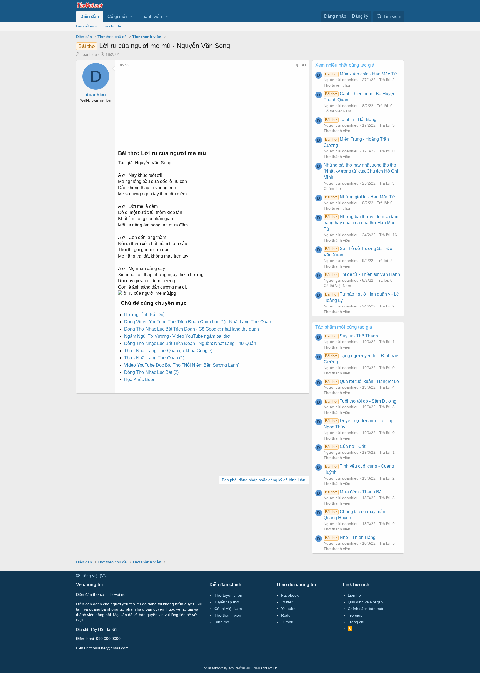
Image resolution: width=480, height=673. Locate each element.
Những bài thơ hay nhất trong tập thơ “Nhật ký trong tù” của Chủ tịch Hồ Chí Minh (361, 171)
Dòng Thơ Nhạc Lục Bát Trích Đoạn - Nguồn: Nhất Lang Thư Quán (190, 343)
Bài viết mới (86, 26)
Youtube (288, 608)
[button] (132, 16)
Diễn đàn (89, 16)
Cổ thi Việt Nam (337, 111)
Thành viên (151, 16)
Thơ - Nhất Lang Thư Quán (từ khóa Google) (168, 350)
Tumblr (287, 622)
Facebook (290, 595)
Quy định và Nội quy (365, 602)
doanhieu (89, 54)
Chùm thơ (332, 188)
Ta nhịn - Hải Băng (350, 119)
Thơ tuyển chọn (337, 85)
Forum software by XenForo (240, 668)
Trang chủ (357, 622)
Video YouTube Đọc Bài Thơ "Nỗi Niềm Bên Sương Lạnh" (182, 365)
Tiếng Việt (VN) (94, 575)
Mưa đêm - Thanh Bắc (354, 492)
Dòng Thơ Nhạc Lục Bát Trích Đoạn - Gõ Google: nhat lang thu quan (191, 329)
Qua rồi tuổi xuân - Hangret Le (362, 381)
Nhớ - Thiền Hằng (350, 537)
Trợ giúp (355, 615)
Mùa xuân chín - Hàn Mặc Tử (361, 74)
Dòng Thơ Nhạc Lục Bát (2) (151, 372)
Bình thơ (221, 622)
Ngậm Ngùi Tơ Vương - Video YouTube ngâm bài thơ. (177, 336)
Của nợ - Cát (345, 446)
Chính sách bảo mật (365, 608)
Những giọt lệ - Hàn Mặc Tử (360, 197)
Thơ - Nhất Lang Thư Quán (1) (154, 358)
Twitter (287, 602)
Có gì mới (117, 16)
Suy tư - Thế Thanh (351, 336)
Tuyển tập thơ (226, 602)
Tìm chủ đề (111, 26)
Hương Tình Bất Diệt (145, 314)
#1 (304, 65)
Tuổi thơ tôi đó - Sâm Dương (360, 401)
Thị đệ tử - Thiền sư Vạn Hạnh (362, 274)
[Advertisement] (212, 108)
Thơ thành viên (337, 130)
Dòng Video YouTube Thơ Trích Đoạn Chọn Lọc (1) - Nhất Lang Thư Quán (197, 321)
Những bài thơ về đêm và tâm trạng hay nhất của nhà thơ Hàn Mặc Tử (361, 222)
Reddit (286, 615)
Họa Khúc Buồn (140, 379)
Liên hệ (354, 595)
